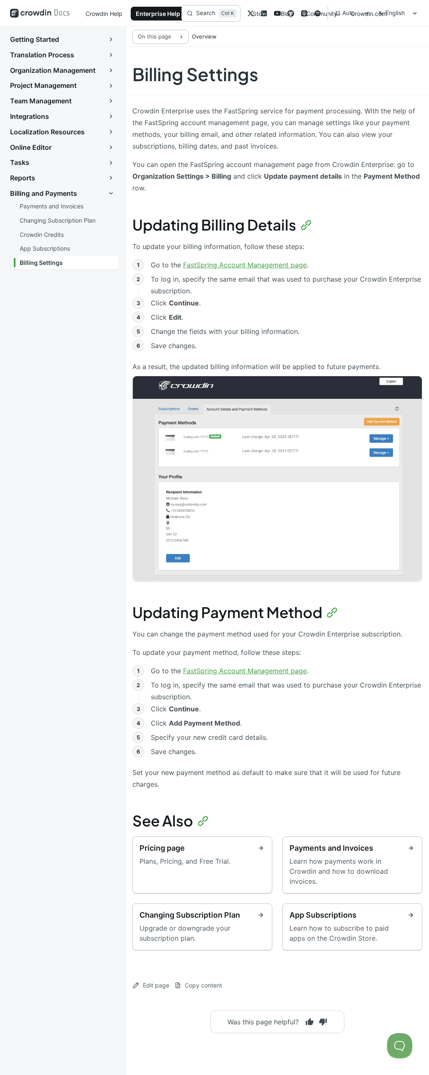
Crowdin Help (103, 13)
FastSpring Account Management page (245, 265)
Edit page (156, 985)
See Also (162, 820)
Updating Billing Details (214, 225)
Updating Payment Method (227, 612)
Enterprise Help (158, 13)
